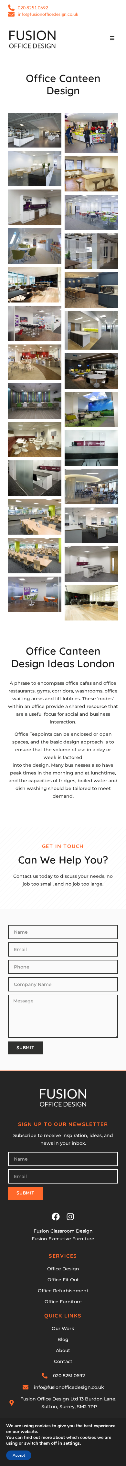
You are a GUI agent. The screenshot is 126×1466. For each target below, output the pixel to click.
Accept (19, 1455)
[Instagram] (70, 1217)
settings (71, 1443)
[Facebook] (56, 1217)
